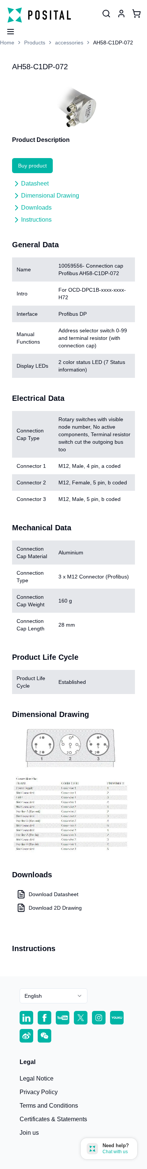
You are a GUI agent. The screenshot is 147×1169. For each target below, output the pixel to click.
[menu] (7, 29)
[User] (106, 13)
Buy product (32, 166)
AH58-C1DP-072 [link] (113, 43)
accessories (69, 43)
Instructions (36, 219)
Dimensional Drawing (50, 195)
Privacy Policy (39, 1092)
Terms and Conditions (49, 1105)
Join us (29, 1132)
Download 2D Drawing (55, 908)
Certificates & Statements (53, 1119)
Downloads (36, 207)
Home (7, 43)
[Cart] (136, 13)
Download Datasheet (53, 894)
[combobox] (53, 995)
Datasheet (35, 183)
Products (34, 43)
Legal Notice (37, 1078)
